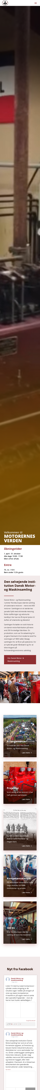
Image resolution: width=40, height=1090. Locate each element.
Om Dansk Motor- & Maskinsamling (15, 659)
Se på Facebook (30, 1020)
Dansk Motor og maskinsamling (17, 979)
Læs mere (26, 753)
